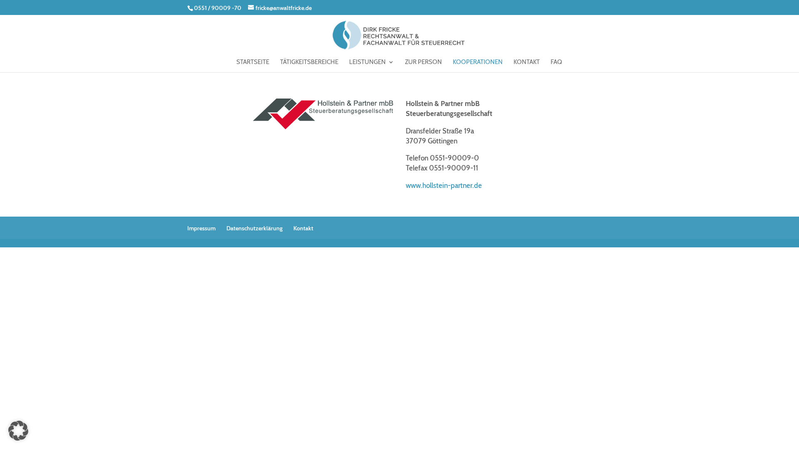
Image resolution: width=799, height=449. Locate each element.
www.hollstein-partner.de (444, 185)
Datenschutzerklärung (254, 228)
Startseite (252, 62)
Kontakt (527, 62)
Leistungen (367, 62)
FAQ (556, 62)
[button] (18, 430)
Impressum (201, 228)
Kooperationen (478, 62)
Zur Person (423, 62)
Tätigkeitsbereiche (309, 62)
